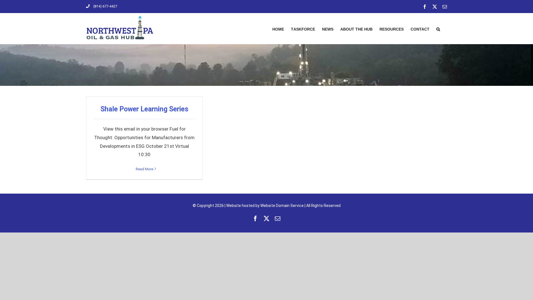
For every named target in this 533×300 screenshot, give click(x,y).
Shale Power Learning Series (144, 109)
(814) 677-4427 (105, 6)
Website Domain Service (282, 205)
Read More (144, 169)
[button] (438, 28)
